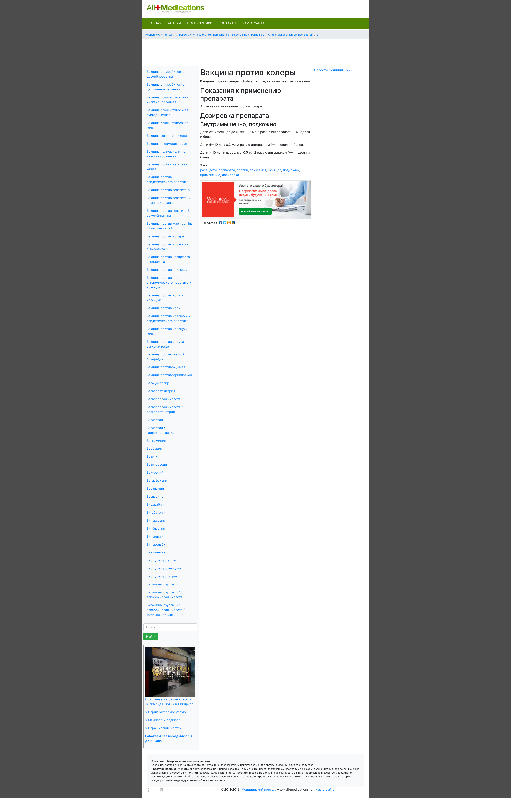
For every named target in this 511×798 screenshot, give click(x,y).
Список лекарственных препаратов (290, 34)
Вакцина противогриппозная (169, 375)
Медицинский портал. (258, 789)
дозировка (230, 175)
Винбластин (156, 528)
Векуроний (155, 472)
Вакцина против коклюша (167, 270)
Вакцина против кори (164, 308)
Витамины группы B (162, 584)
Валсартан (155, 420)
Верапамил (155, 488)
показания (258, 170)
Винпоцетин (156, 552)
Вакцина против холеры (166, 236)
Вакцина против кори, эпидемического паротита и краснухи (169, 282)
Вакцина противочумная (166, 367)
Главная (154, 23)
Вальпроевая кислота (164, 399)
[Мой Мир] (233, 221)
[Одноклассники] (229, 221)
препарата (227, 170)
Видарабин (155, 504)
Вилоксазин (156, 520)
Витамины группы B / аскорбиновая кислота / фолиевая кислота (166, 610)
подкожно (291, 170)
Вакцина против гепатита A (168, 190)
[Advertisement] (255, 51)
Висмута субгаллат (162, 560)
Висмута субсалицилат (165, 568)
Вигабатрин (156, 512)
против (242, 170)
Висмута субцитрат (162, 576)
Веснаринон (156, 496)
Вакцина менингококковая (168, 136)
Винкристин (156, 536)
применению (210, 175)
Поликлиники (199, 23)
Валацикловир (158, 383)
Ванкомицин (156, 441)
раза (203, 170)
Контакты (227, 23)
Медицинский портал (158, 34)
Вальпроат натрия (161, 391)
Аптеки (174, 23)
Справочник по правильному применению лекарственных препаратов (220, 34)
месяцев (274, 170)
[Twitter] (225, 221)
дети (213, 170)
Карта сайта (254, 23)
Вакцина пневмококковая (167, 144)
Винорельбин (157, 544)
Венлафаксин (157, 480)
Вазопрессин (157, 464)
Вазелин (153, 456)
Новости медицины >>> (333, 70)
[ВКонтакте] (221, 221)
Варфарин (154, 448)
